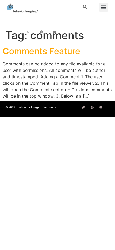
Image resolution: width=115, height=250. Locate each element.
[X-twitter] (28, 32)
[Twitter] (83, 108)
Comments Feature (41, 51)
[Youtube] (55, 32)
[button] (103, 7)
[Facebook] (41, 32)
